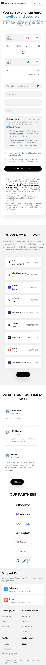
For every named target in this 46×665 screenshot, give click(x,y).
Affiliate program (9, 654)
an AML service (16, 134)
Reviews (25, 621)
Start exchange (23, 169)
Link (12, 200)
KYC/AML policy (15, 155)
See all (23, 375)
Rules (4, 621)
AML (24, 203)
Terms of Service (29, 153)
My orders (6, 649)
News (24, 631)
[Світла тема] (11, 3)
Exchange (6, 616)
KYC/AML (6, 626)
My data (5, 644)
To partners (27, 626)
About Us (26, 616)
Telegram (26, 644)
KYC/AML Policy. (13, 127)
